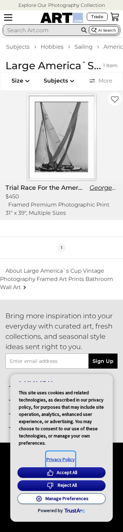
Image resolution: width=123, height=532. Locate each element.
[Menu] (8, 17)
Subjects (18, 47)
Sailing (83, 47)
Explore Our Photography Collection (61, 5)
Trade (97, 16)
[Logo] (61, 18)
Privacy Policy (60, 459)
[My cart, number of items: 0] (114, 16)
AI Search (107, 30)
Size (17, 80)
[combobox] (41, 30)
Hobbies (52, 47)
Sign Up (103, 361)
